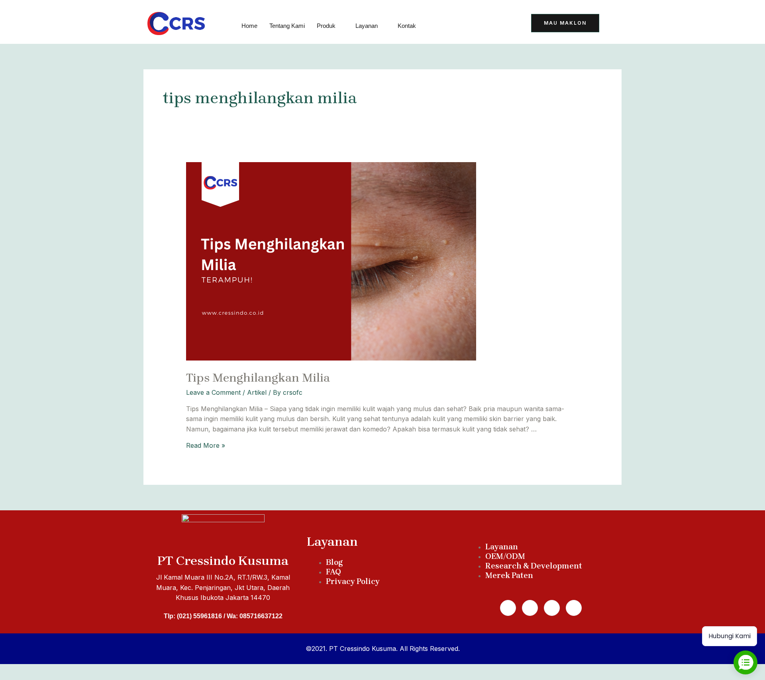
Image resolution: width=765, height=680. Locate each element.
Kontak (407, 25)
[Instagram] (552, 608)
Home (249, 25)
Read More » (205, 445)
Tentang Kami (287, 25)
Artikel (257, 392)
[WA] (466, 24)
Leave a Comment (213, 392)
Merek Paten (509, 575)
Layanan (366, 25)
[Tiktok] (447, 24)
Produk (326, 25)
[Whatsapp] (530, 608)
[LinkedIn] (486, 24)
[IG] (505, 24)
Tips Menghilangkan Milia (258, 377)
